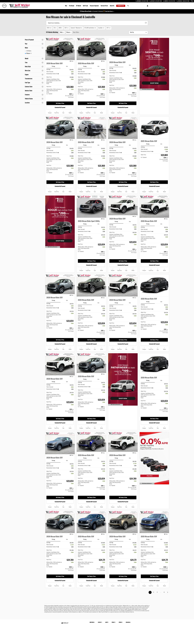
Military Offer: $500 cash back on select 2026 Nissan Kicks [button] (54, 91)
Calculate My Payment (60, 107)
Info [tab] (67, 66)
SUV (66, 28)
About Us (112, 6)
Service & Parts (104, 6)
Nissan (68, 32)
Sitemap (120, 622)
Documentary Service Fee (52, 73)
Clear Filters (76, 32)
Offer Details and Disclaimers (146, 89)
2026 (49, 28)
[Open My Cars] (147, 5)
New (66, 6)
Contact (99, 622)
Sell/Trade (85, 6)
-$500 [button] (72, 79)
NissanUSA (128, 622)
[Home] (4, 5)
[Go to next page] (167, 592)
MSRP (47, 69)
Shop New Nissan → (109, 11)
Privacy (113, 622)
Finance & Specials (94, 6)
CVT (108, 28)
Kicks (61, 32)
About (106, 622)
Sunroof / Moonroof (76, 28)
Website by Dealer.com (65, 623)
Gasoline (101, 28)
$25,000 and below (90, 28)
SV (55, 28)
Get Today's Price (60, 103)
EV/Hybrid (78, 6)
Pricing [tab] (53, 66)
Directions (92, 622)
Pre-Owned (71, 6)
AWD (60, 28)
